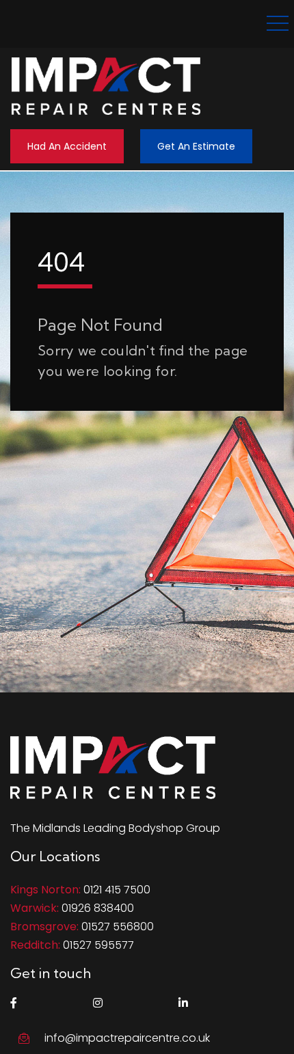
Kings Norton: (45, 889)
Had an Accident (67, 146)
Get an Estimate (196, 146)
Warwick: (34, 908)
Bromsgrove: (44, 926)
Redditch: (35, 945)
